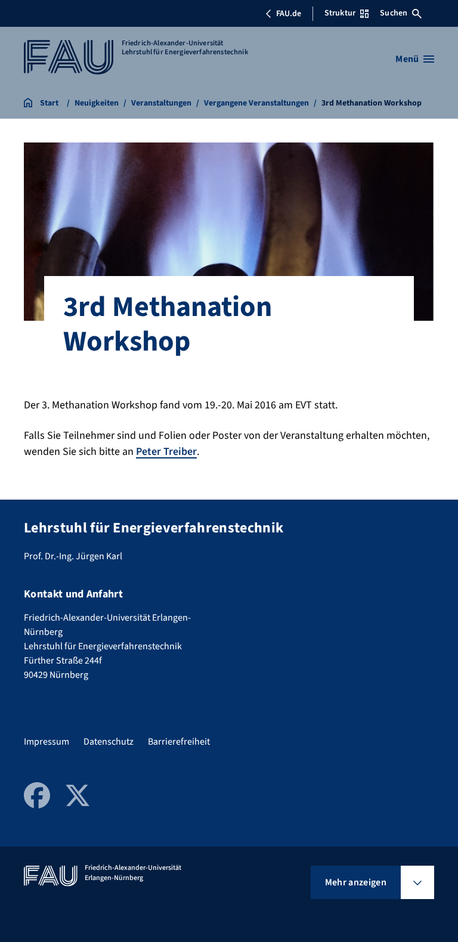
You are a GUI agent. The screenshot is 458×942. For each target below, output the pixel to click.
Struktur (339, 13)
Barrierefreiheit (179, 741)
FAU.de (288, 14)
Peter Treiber (166, 451)
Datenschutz (108, 741)
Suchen (393, 13)
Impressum (46, 741)
